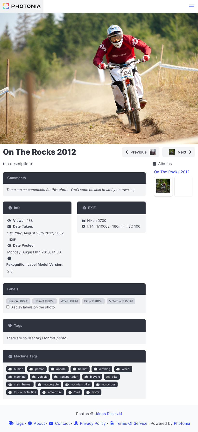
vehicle (43, 376)
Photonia (182, 423)
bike (115, 376)
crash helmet (22, 384)
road (77, 392)
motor (95, 392)
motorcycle (51, 384)
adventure (55, 392)
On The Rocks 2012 (172, 171)
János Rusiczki (108, 413)
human (18, 369)
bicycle (95, 376)
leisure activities (25, 392)
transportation (68, 376)
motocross (108, 384)
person (39, 369)
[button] (192, 6)
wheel (126, 369)
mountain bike (80, 384)
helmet (82, 369)
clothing (104, 369)
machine (20, 376)
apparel (61, 369)
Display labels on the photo (32, 307)
